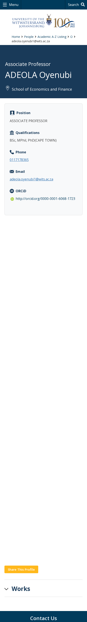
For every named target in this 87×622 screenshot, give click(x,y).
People (29, 37)
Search (74, 4)
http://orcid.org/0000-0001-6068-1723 (45, 198)
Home (16, 37)
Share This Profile (21, 569)
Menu (13, 4)
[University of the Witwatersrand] (43, 21)
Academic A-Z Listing (52, 37)
